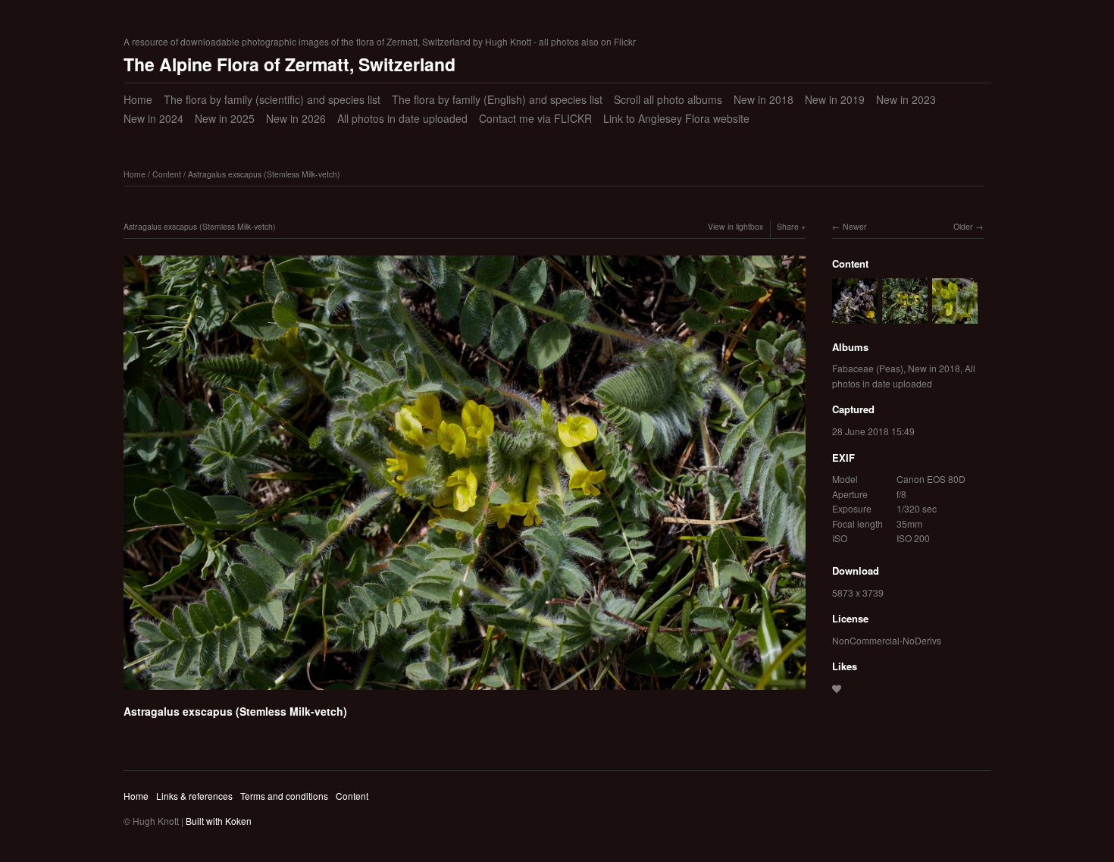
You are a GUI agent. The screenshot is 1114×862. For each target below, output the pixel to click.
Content (166, 174)
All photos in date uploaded (402, 118)
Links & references (194, 795)
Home (138, 99)
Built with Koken (219, 820)
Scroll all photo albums (668, 99)
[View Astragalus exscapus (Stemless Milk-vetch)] (955, 315)
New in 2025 (225, 118)
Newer (855, 226)
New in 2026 (296, 118)
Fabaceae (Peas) (867, 368)
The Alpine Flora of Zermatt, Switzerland (289, 64)
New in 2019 (835, 99)
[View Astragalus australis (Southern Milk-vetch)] (855, 315)
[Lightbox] (465, 692)
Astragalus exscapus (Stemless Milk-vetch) (264, 174)
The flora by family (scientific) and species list (272, 99)
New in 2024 (153, 118)
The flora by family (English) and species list (497, 99)
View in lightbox (735, 226)
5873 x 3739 (858, 592)
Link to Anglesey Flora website (676, 118)
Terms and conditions (284, 795)
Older (963, 226)
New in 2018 (763, 99)
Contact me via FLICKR (535, 118)
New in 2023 (906, 99)
